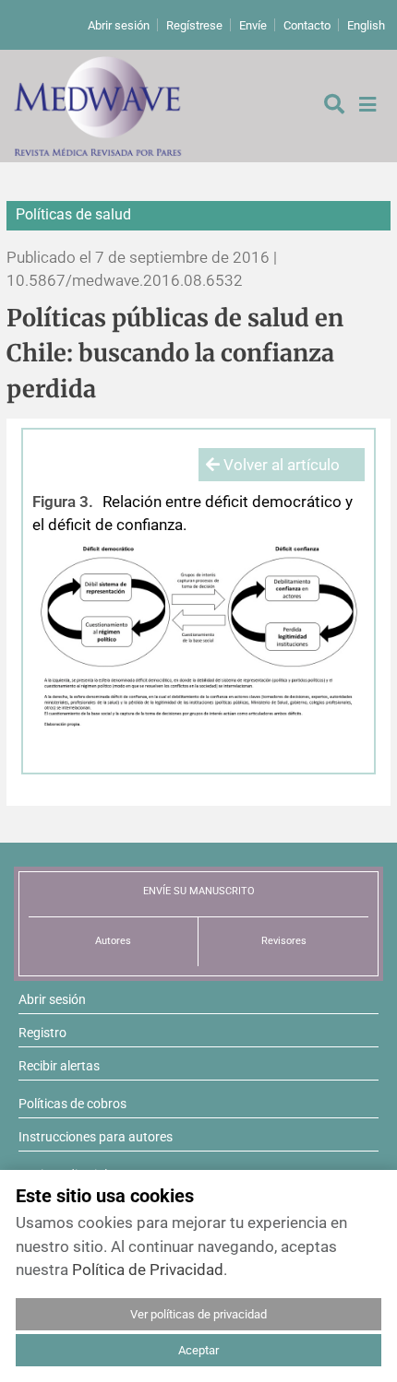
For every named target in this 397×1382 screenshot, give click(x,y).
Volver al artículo (280, 464)
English (366, 25)
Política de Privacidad (147, 1269)
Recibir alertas (59, 1065)
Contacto (307, 25)
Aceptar (198, 1350)
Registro (42, 1032)
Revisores (284, 941)
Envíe (253, 25)
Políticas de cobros (72, 1103)
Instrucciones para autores (95, 1136)
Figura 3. (62, 501)
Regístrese (194, 25)
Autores (113, 941)
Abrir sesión (119, 25)
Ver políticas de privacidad (198, 1314)
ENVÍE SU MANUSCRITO (199, 891)
